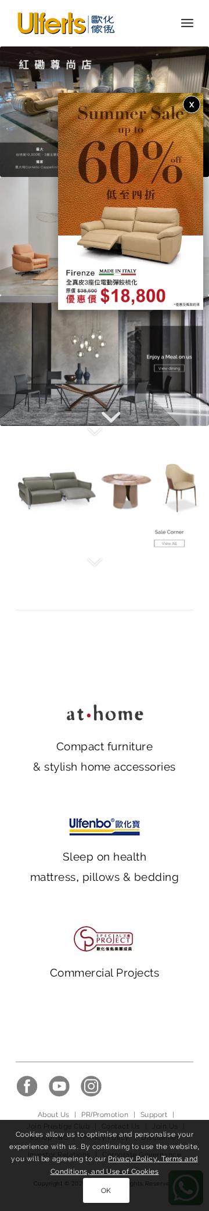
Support (153, 1115)
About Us (54, 1115)
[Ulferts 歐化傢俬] (87, 23)
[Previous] (26, 112)
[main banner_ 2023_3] (104, 491)
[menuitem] (187, 23)
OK (106, 1191)
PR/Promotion (104, 1115)
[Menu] (187, 23)
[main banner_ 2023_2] (104, 360)
